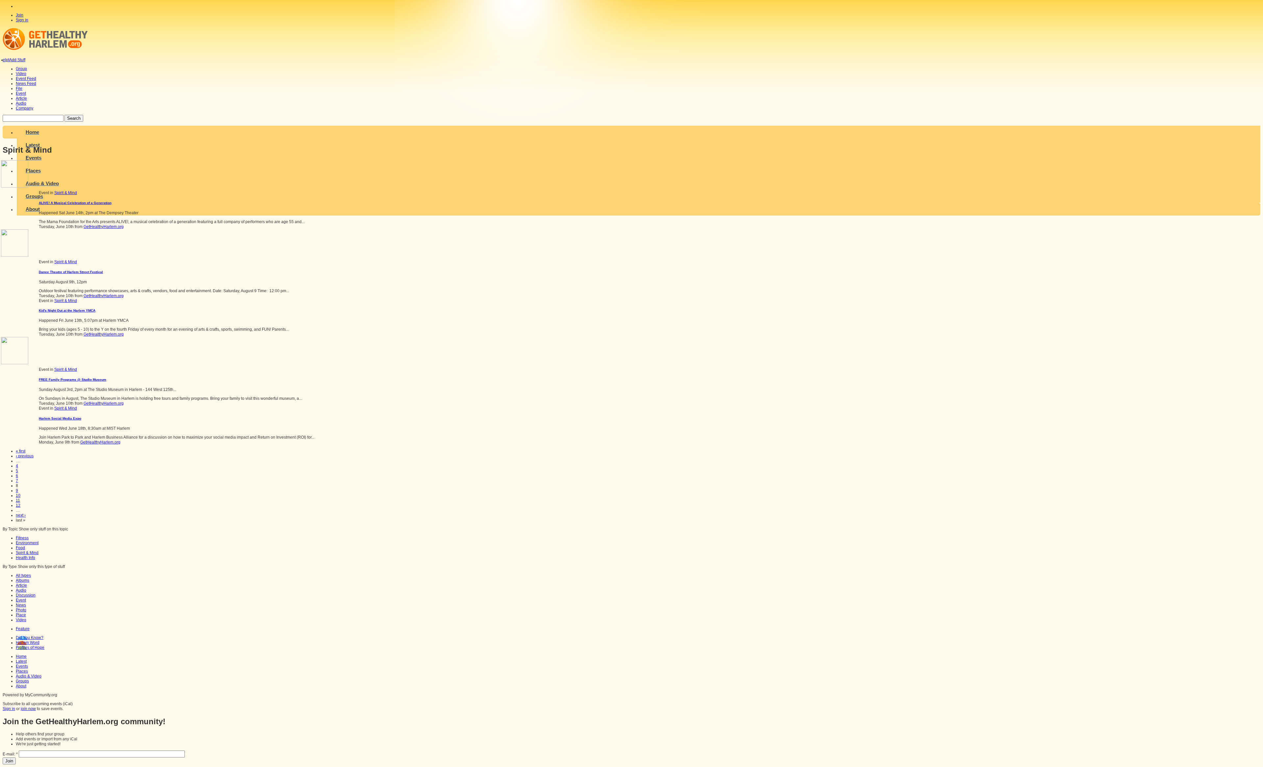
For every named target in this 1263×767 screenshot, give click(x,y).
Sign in (22, 20)
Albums (22, 580)
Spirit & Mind (65, 193)
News (21, 605)
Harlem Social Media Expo (60, 418)
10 (18, 495)
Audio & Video (28, 676)
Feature (23, 628)
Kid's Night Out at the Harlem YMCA (67, 310)
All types (23, 575)
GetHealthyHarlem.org (104, 226)
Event (21, 600)
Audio (21, 590)
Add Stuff (17, 60)
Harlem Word (27, 642)
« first (20, 451)
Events (22, 666)
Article (21, 585)
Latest (21, 661)
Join (19, 15)
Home (32, 132)
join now (28, 708)
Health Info (25, 557)
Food (20, 548)
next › (21, 515)
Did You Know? (29, 637)
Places (22, 671)
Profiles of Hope (30, 647)
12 (18, 505)
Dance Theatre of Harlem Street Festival (71, 272)
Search (74, 118)
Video (21, 620)
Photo (21, 610)
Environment (27, 543)
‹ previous (25, 456)
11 (18, 500)
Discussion (26, 595)
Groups (22, 681)
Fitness (22, 538)
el (4, 60)
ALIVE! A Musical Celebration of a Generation (75, 203)
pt (7, 60)
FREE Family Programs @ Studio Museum (72, 379)
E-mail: (10, 754)
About (21, 686)
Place (21, 615)
